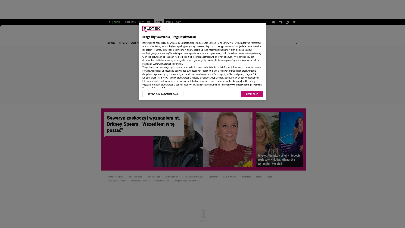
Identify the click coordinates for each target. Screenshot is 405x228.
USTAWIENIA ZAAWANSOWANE (163, 94)
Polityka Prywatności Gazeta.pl (236, 84)
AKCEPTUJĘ (252, 94)
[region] (202, 61)
